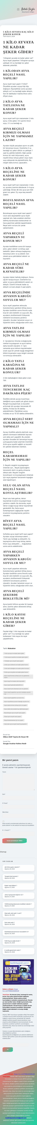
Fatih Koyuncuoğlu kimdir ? (12, 941)
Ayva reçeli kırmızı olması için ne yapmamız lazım (16, 676)
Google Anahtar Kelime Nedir (14, 744)
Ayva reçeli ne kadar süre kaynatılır (14, 681)
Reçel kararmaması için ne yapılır (13, 720)
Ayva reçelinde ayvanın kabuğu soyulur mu (16, 701)
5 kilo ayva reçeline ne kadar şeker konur (16, 672)
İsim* (3, 794)
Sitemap (3, 852)
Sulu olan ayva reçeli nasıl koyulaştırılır (15, 724)
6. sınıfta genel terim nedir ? (13, 950)
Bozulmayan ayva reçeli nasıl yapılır (14, 713)
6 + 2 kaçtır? (6, 830)
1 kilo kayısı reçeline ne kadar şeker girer (16, 657)
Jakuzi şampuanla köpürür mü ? (14, 895)
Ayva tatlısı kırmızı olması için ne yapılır (15, 705)
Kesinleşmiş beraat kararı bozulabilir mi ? (17, 931)
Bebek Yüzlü (28, 9)
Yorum (4, 772)
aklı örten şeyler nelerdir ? (12, 867)
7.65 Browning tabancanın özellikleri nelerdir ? (18, 904)
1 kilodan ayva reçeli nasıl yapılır (13, 661)
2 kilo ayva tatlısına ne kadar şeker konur (16, 664)
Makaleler (12, 648)
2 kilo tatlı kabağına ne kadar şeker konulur (16, 668)
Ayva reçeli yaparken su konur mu (14, 697)
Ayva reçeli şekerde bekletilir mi (13, 685)
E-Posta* (5, 803)
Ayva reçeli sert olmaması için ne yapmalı (16, 688)
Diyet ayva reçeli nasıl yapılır (12, 716)
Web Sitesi (5, 812)
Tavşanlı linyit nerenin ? (11, 876)
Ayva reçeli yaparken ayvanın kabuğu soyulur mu (17, 693)
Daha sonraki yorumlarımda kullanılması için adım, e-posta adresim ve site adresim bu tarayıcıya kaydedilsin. (18, 824)
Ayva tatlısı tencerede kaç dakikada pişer (16, 709)
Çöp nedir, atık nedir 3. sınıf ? (13, 913)
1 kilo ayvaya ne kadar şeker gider (14, 653)
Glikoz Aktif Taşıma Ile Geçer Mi (15, 737)
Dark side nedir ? (10, 922)
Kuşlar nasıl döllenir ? (11, 885)
